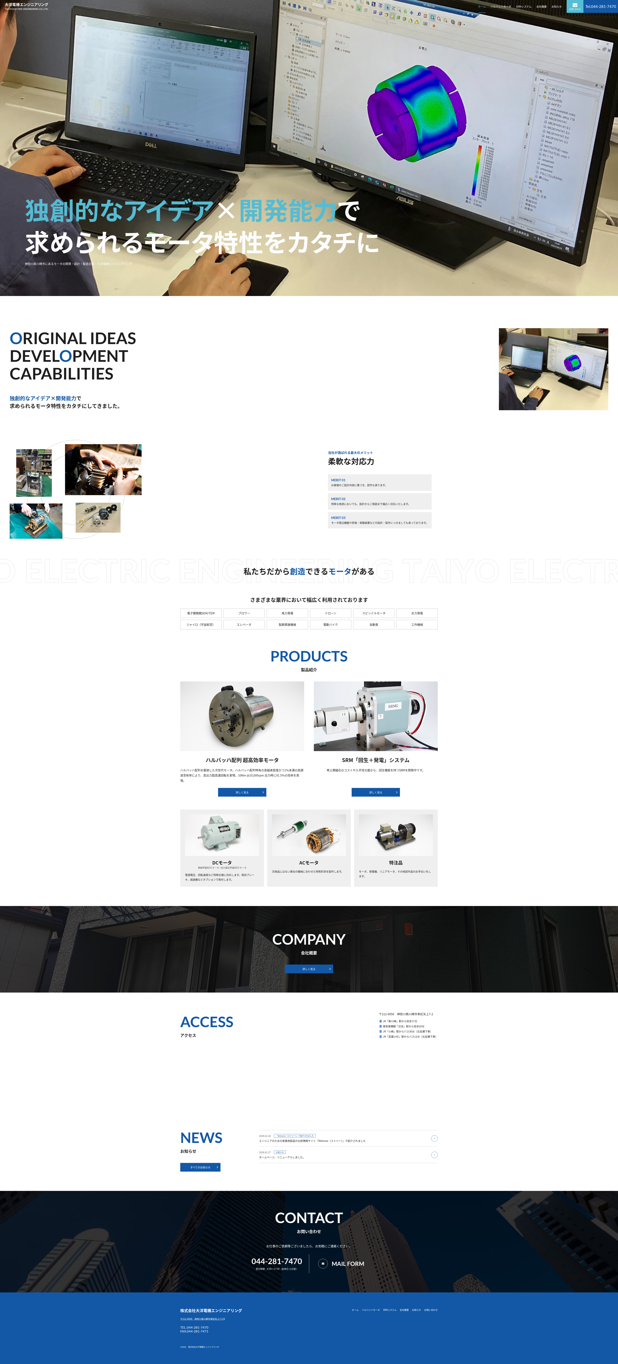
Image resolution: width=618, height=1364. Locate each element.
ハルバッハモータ (501, 6)
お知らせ (557, 6)
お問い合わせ (575, 9)
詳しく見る (242, 792)
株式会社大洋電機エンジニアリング (211, 1310)
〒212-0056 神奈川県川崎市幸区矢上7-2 (201, 1318)
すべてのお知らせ (200, 1167)
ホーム (482, 6)
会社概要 (541, 6)
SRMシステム (524, 6)
